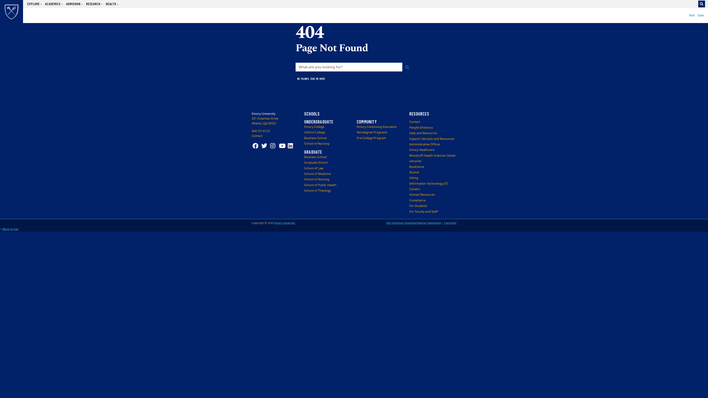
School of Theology (317, 190)
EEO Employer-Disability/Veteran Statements (413, 223)
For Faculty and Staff (423, 212)
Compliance (417, 200)
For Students (418, 206)
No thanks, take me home (311, 78)
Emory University (284, 223)
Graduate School (316, 162)
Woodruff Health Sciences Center (432, 155)
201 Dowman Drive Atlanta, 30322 (265, 121)
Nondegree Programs (372, 132)
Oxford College (314, 132)
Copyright (450, 223)
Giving (413, 178)
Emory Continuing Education (377, 127)
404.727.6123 (261, 131)
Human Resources (422, 195)
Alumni (414, 172)
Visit (692, 15)
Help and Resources (423, 133)
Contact (414, 122)
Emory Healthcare (421, 150)
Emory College (314, 127)
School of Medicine (317, 174)
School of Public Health (320, 185)
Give (701, 15)
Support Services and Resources (431, 139)
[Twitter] (265, 145)
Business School (315, 138)
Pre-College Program (371, 138)
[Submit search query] (407, 67)
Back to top (10, 229)
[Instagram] (273, 145)
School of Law (314, 168)
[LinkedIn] (291, 145)
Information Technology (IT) (428, 183)
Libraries (415, 161)
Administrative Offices (424, 144)
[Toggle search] (701, 4)
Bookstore (416, 167)
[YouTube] (282, 145)
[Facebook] (256, 145)
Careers (414, 189)
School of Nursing (316, 144)
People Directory (421, 127)
